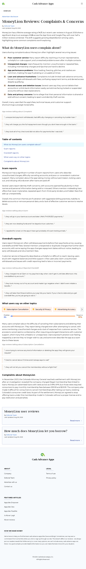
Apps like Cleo (9, 507)
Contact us (8, 486)
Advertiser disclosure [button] (10, 17)
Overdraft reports (11, 153)
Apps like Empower (11, 502)
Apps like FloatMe (10, 511)
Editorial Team (9, 26)
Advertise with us (10, 482)
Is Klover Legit (9, 515)
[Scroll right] (82, 309)
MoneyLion (7, 11)
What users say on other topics (17, 157)
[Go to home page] (3, 4)
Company (7, 473)
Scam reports (9, 149)
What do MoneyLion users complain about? (22, 145)
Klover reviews (9, 520)
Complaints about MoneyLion (16, 161)
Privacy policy (51, 478)
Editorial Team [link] (11, 415)
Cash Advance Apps (43, 3)
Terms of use (51, 473)
